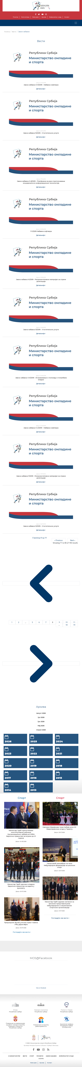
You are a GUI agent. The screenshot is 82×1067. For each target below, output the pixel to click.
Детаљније (40, 89)
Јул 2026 (41, 717)
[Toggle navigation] (76, 23)
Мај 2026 (41, 726)
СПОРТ (32, 1056)
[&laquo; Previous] (41, 583)
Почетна (15, 17)
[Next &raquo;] (41, 663)
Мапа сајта (35, 17)
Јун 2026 (41, 721)
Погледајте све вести (21, 932)
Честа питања (25, 17)
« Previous (58, 540)
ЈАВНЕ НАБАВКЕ (51, 1056)
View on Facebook (41, 988)
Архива (44, 17)
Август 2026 (41, 713)
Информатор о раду (55, 17)
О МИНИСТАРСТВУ (14, 1056)
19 (74, 625)
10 (67, 622)
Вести (14, 32)
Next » (72, 540)
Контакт (66, 17)
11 (74, 622)
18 (67, 625)
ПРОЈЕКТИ (40, 1056)
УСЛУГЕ (41, 1058)
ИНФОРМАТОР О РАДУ (66, 1056)
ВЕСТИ (25, 1056)
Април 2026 (41, 730)
